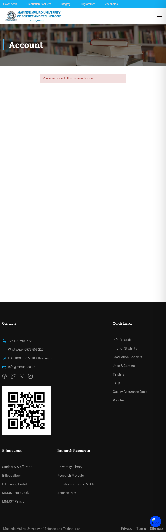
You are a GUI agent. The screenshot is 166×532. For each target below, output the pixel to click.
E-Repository (11, 475)
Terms (141, 529)
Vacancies (111, 4)
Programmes (88, 4)
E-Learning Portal (14, 484)
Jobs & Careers (124, 366)
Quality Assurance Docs (130, 392)
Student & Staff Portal (17, 467)
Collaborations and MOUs (76, 484)
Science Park (66, 493)
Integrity (65, 4)
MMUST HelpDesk (15, 493)
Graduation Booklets (38, 4)
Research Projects (70, 475)
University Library (69, 467)
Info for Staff (122, 340)
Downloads (10, 4)
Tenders (118, 374)
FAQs (116, 383)
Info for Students (125, 348)
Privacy (126, 529)
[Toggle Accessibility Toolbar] (155, 521)
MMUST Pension (14, 501)
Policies (118, 400)
